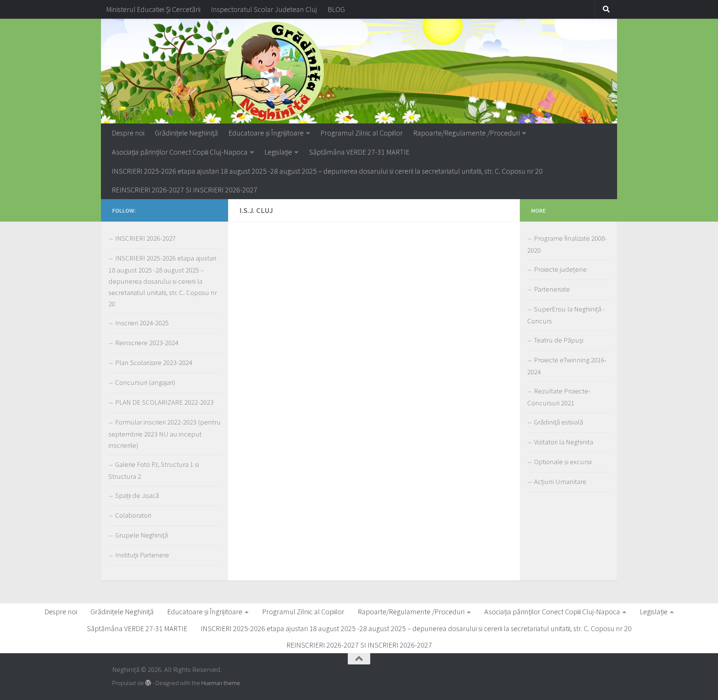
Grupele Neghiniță (141, 535)
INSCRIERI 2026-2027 (145, 238)
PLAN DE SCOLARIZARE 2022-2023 (164, 402)
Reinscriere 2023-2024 (146, 342)
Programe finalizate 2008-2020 (567, 244)
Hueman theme (220, 683)
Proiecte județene (560, 269)
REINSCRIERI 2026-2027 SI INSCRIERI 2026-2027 (184, 189)
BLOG (336, 9)
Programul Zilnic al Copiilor (361, 132)
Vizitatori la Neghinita (563, 442)
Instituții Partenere (142, 555)
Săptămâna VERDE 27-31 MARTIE (359, 151)
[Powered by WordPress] (148, 683)
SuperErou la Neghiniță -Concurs (566, 315)
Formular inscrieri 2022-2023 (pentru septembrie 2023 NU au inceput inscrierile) (164, 434)
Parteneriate (552, 289)
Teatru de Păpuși (558, 340)
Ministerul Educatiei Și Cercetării (153, 9)
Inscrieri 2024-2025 (142, 323)
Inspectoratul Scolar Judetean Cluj (264, 9)
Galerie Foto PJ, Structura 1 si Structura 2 (153, 470)
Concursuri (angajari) (145, 382)
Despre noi (128, 132)
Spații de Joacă (137, 495)
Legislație (278, 151)
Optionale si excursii (563, 461)
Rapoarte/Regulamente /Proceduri (466, 132)
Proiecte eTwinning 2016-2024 (567, 366)
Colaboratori (133, 515)
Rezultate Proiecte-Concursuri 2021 (558, 397)
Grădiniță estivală (558, 422)
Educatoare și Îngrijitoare (266, 132)
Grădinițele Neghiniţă (186, 132)
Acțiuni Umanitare (560, 481)
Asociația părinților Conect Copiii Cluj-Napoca (180, 151)
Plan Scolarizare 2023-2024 (153, 362)
